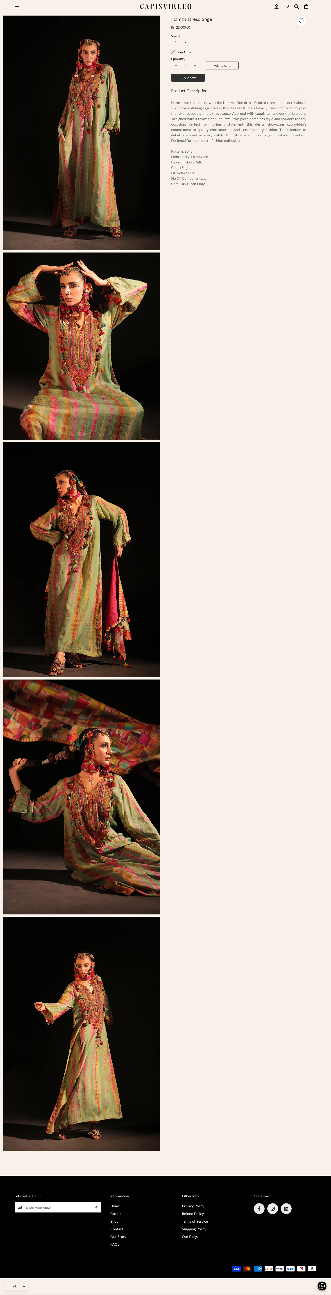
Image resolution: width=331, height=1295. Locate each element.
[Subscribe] (96, 1207)
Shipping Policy (194, 1229)
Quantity (178, 59)
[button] (306, 6)
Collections (119, 1213)
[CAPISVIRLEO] (165, 6)
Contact (116, 1229)
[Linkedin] (286, 1208)
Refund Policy (193, 1213)
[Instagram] (272, 1208)
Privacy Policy (193, 1206)
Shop (114, 1221)
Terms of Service (195, 1221)
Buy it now (188, 78)
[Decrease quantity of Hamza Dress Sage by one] (176, 66)
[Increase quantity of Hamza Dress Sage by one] (195, 66)
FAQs (114, 1244)
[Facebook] (259, 1208)
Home (115, 1206)
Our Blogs (190, 1236)
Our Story (118, 1236)
